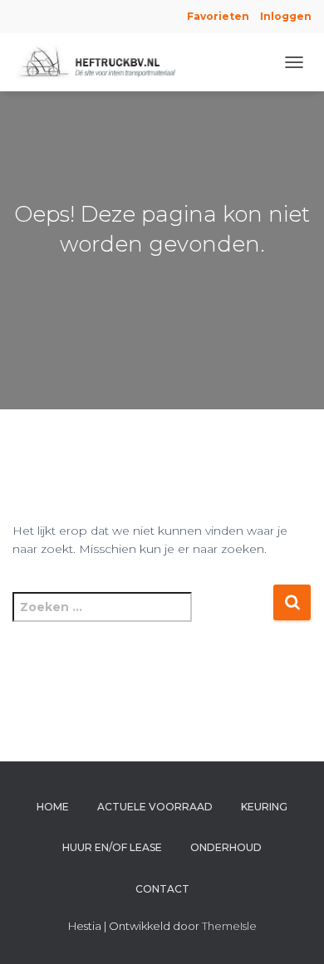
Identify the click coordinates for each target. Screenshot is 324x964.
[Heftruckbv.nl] (106, 62)
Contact (162, 889)
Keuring (264, 806)
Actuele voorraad (155, 806)
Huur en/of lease (112, 847)
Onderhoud (226, 847)
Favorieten (216, 16)
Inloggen (286, 16)
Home (53, 806)
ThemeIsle (229, 925)
